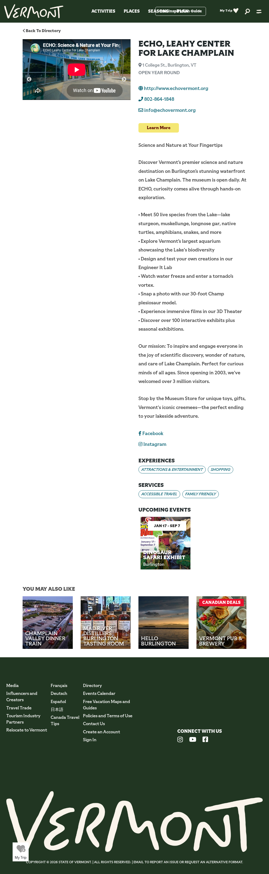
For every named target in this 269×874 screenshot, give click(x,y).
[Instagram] (180, 740)
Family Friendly (200, 494)
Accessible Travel (159, 494)
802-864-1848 (158, 99)
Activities (103, 11)
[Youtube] (192, 740)
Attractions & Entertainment (172, 469)
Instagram (154, 444)
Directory (92, 685)
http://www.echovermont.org (175, 88)
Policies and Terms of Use (107, 715)
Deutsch (59, 693)
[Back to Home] (33, 11)
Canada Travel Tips (65, 720)
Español (58, 701)
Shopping (220, 469)
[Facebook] (205, 740)
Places (132, 11)
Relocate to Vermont (26, 730)
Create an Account (101, 731)
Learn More (158, 127)
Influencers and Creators (21, 696)
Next (124, 79)
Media (12, 685)
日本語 (57, 709)
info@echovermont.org (170, 110)
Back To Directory (43, 30)
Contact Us (94, 723)
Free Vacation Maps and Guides (106, 704)
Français (59, 685)
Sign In (89, 739)
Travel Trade (19, 707)
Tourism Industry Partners (23, 719)
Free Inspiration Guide (180, 11)
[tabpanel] (165, 547)
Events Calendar (99, 693)
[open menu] (259, 11)
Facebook (152, 433)
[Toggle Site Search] (247, 11)
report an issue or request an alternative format (196, 862)
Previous (29, 79)
